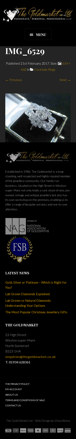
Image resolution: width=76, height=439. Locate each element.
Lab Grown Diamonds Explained (27, 294)
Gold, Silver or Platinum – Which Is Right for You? (36, 284)
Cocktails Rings (45, 69)
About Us (11, 394)
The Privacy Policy (17, 384)
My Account (13, 389)
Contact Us (13, 405)
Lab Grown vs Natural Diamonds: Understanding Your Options (28, 303)
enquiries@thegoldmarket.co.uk (30, 357)
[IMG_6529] (38, 117)
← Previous (13, 80)
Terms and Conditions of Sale (25, 400)
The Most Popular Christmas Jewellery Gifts (36, 312)
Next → (65, 80)
